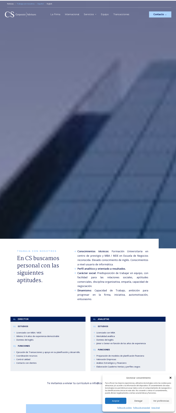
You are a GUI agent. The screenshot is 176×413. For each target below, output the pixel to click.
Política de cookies (124, 408)
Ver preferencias (161, 400)
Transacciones (121, 14)
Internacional (72, 14)
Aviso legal (155, 408)
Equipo (105, 14)
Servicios (89, 14)
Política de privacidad (141, 408)
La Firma (55, 14)
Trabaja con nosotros (26, 3)
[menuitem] (11, 3)
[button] (170, 377)
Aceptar (115, 400)
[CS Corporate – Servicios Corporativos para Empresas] (20, 14)
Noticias (10, 3)
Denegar (138, 400)
